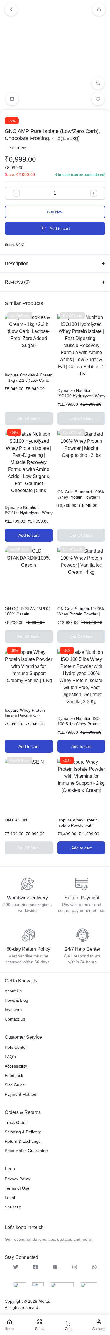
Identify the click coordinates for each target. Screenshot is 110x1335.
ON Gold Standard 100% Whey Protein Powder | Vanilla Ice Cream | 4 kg (80, 614)
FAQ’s (10, 1056)
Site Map (13, 1207)
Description (16, 263)
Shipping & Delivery (23, 1131)
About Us (13, 991)
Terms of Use (17, 1188)
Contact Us (15, 1019)
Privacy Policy (17, 1178)
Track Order (16, 1122)
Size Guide (15, 1085)
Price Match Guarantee (26, 1150)
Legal (10, 1197)
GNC (20, 245)
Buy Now (55, 212)
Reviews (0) (17, 282)
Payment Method (20, 1094)
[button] (98, 83)
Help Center (16, 1047)
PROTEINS (17, 148)
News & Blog (16, 1000)
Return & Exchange (23, 1141)
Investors (13, 1009)
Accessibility (16, 1066)
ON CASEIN (16, 820)
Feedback (14, 1075)
